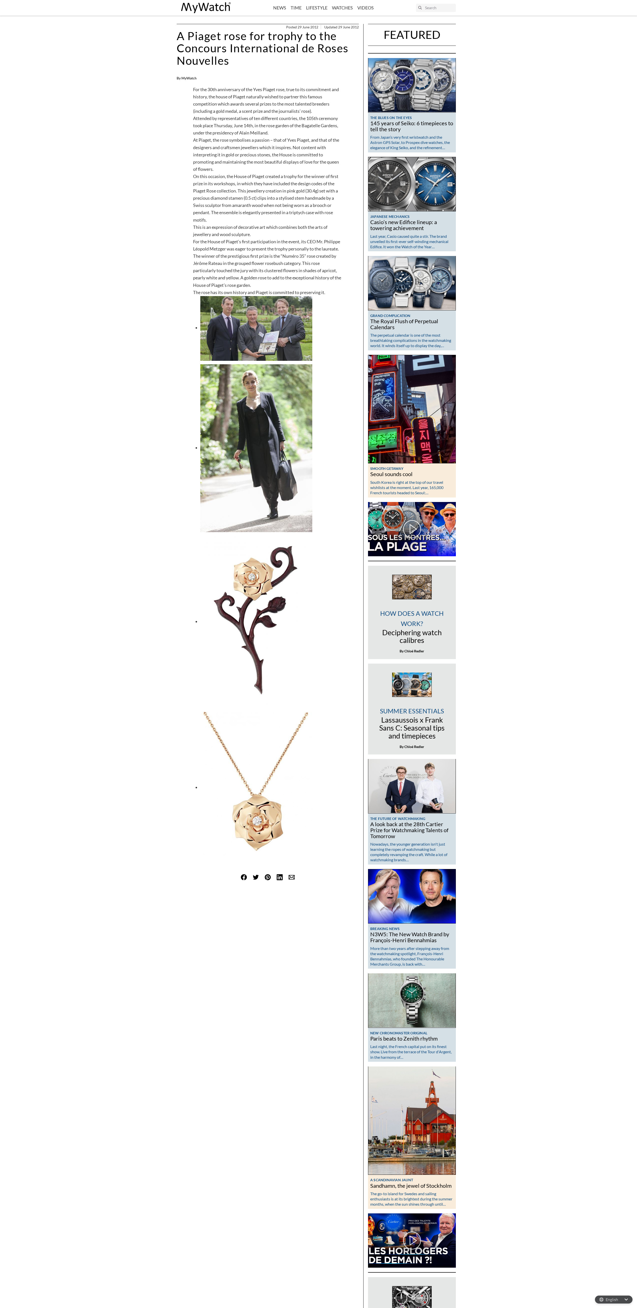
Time (296, 7)
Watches (342, 7)
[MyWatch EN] (206, 7)
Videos (365, 7)
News (279, 7)
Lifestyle (316, 7)
